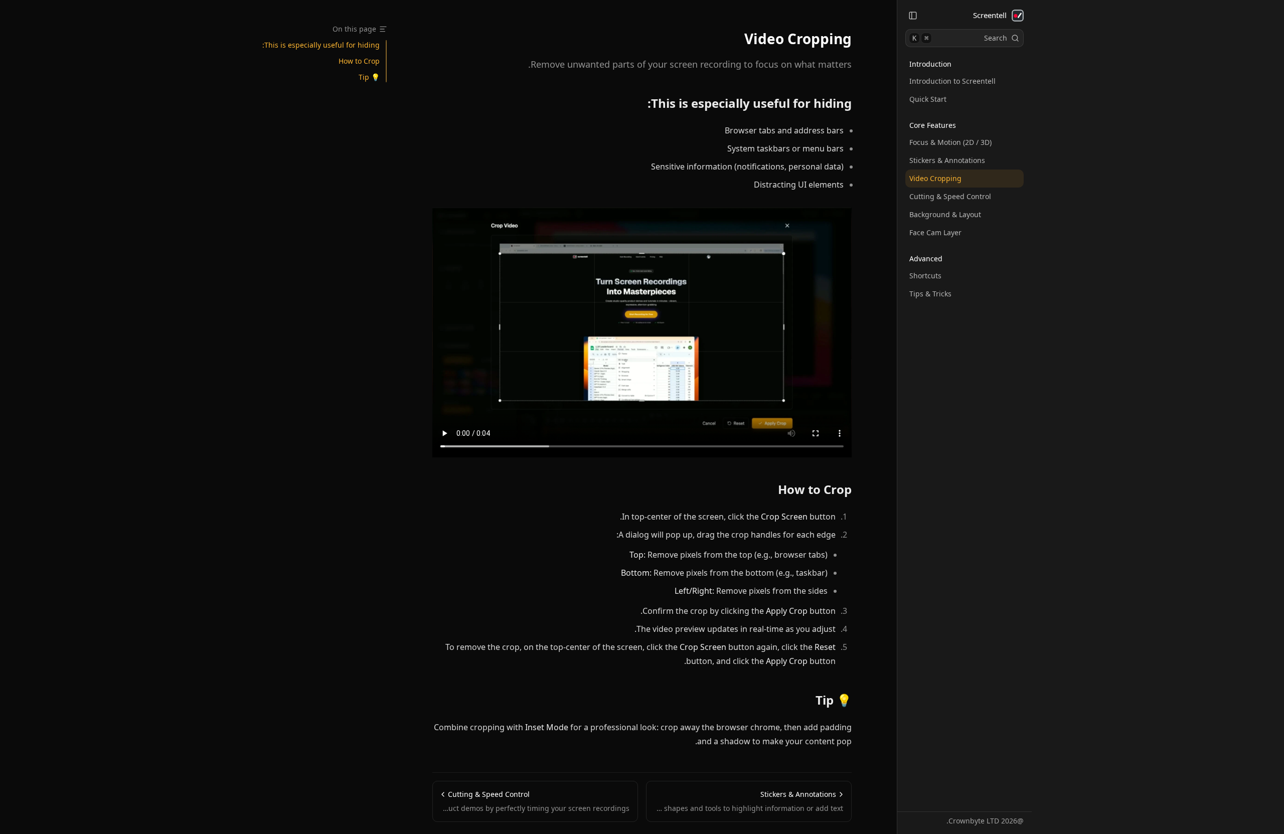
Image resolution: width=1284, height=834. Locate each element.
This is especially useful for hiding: (750, 103)
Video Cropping (935, 178)
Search (959, 38)
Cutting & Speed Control (950, 196)
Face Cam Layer (935, 232)
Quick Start (927, 99)
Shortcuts (925, 275)
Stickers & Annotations (947, 160)
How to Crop (815, 489)
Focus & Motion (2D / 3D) (950, 142)
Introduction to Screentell (952, 81)
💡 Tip (834, 700)
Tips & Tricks (930, 293)
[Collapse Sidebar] (912, 15)
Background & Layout (945, 214)
